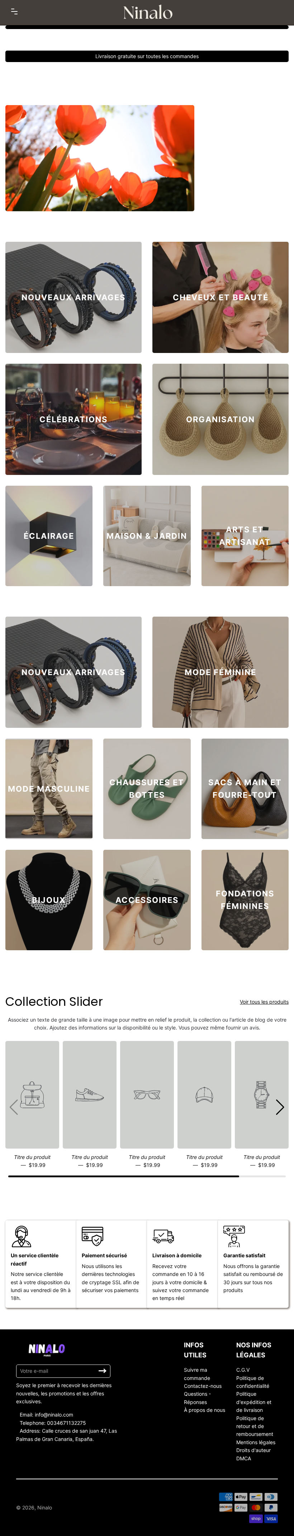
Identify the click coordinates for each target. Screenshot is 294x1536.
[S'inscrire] (102, 1371)
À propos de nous (204, 1410)
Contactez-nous (203, 1386)
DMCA (243, 1458)
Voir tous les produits (264, 1002)
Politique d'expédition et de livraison (253, 1402)
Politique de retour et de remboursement (254, 1426)
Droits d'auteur (253, 1450)
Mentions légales (255, 1442)
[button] (280, 1107)
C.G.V (243, 1370)
